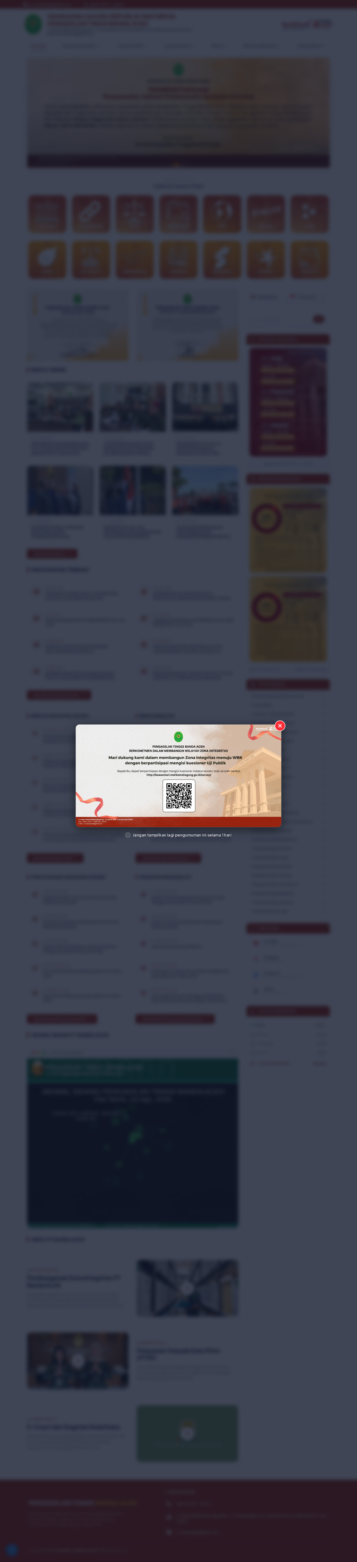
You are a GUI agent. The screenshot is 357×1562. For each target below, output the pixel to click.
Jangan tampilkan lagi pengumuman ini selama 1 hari (182, 834)
